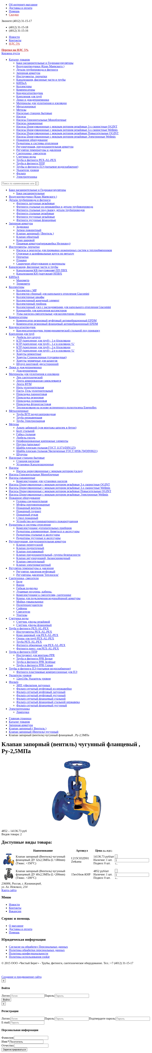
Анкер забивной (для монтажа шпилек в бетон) (46, 427)
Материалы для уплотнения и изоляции (41, 103)
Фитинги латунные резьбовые (35, 203)
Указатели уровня (27, 170)
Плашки (21, 260)
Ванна (20, 584)
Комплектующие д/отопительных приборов (44, 528)
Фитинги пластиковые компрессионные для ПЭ (46, 671)
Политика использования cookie (29, 956)
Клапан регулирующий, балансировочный (43, 558)
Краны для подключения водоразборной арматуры (48, 598)
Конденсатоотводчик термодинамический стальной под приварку (58, 330)
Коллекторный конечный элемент (37, 300)
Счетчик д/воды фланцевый (34, 625)
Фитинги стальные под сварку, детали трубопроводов (50, 210)
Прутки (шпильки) (28, 444)
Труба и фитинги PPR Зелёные (35, 661)
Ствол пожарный (27, 518)
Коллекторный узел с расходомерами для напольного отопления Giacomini (63, 307)
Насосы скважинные (29, 123)
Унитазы (21, 615)
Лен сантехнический (29, 377)
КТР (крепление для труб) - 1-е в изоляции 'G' (45, 343)
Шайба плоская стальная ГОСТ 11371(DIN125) (46, 447)
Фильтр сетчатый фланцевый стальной (41, 698)
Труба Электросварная (30, 420)
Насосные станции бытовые (34, 113)
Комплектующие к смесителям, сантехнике (43, 595)
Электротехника (26, 176)
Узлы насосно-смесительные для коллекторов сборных (51, 313)
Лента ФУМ (24, 384)
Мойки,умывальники (29, 601)
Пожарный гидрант (28, 511)
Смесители (23, 611)
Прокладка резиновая (30, 397)
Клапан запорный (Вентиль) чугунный (33, 731)
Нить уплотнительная (30, 387)
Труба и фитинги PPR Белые (34, 658)
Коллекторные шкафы (30, 297)
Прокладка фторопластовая (33, 404)
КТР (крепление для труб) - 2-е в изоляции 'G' (45, 350)
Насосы (21, 116)
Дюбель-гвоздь (25, 437)
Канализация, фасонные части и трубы (41, 79)
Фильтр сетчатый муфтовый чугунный (41, 695)
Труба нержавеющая (29, 417)
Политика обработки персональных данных (37, 950)
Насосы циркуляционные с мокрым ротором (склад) (49, 471)
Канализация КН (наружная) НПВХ (39, 273)
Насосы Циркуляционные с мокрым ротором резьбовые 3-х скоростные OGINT (66, 126)
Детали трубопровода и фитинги (37, 69)
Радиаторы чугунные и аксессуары (38, 538)
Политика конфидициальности (28, 953)
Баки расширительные (30, 193)
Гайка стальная (25, 434)
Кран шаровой (25, 240)
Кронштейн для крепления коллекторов (41, 310)
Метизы (21, 109)
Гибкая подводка (27, 588)
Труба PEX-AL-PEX (29, 641)
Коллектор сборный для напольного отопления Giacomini (52, 293)
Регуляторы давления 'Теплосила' (37, 574)
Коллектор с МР (26, 290)
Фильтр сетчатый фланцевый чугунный (41, 705)
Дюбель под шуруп (28, 337)
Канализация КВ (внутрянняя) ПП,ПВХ (41, 270)
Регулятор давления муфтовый (35, 571)
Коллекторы (24, 86)
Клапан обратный (27, 236)
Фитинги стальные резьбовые (35, 213)
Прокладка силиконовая (31, 400)
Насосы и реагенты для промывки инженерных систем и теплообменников (64, 250)
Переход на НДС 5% (15, 50)
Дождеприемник (26, 370)
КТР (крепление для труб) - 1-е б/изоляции (43, 340)
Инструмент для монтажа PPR (35, 655)
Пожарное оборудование (32, 140)
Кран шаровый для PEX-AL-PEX (37, 635)
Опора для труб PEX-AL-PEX (35, 638)
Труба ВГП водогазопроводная (36, 414)
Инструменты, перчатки (31, 76)
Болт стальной (25, 431)
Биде (19, 581)
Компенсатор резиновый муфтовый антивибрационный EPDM (56, 320)
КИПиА (21, 83)
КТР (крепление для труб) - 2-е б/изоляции (43, 347)
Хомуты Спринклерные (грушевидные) (41, 357)
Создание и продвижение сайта (21, 976)
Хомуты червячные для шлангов (36, 360)
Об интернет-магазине (23, 4)
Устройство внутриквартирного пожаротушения (47, 521)
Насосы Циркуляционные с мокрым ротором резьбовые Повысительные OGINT (67, 133)
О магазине (16, 925)
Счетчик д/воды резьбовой (33, 621)
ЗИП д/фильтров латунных (33, 685)
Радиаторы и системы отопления (37, 143)
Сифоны (21, 608)
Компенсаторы (25, 89)
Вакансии (15, 911)
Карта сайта (8, 890)
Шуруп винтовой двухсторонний (37, 364)
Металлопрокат (26, 106)
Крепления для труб (29, 96)
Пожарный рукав (27, 514)
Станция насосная (27, 461)
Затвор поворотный (28, 230)
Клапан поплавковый (30, 551)
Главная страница (20, 718)
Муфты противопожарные (33, 504)
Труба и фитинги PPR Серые (34, 665)
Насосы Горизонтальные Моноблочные (41, 119)
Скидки (14, 14)
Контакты (15, 40)
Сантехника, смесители (31, 153)
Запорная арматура (28, 73)
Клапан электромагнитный (33, 564)
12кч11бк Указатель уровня (33, 678)
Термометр (23, 283)
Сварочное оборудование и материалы (40, 263)
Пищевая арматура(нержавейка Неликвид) (43, 243)
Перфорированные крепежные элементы (42, 441)
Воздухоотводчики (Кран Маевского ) (40, 66)
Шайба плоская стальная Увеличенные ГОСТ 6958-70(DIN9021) (57, 451)
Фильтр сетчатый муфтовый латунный (40, 692)
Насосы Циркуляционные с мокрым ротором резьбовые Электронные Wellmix (66, 136)
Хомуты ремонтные (28, 354)
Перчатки (22, 256)
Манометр (22, 280)
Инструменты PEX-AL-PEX (34, 631)
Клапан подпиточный (30, 548)
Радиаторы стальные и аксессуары (38, 534)
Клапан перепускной (29, 544)
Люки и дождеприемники (32, 99)
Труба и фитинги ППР (30, 163)
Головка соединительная (31, 501)
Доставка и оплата (20, 7)
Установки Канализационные (35, 464)
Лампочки (22, 712)
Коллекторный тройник (31, 303)
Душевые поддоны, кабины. (34, 591)
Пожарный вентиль (28, 507)
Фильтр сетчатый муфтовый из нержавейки (44, 688)
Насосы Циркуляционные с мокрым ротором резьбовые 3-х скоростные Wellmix (67, 129)
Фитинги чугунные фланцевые (36, 220)
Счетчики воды (26, 156)
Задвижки (22, 226)
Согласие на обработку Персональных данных (38, 946)
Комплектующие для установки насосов (41, 481)
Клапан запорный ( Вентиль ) (35, 233)
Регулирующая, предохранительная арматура (44, 146)
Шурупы (21, 454)
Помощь (14, 11)
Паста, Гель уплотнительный (34, 390)
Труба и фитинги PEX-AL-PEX (36, 160)
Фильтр (21, 173)
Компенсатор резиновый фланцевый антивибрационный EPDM (57, 323)
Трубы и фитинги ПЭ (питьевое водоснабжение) (47, 166)
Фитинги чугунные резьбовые (35, 216)
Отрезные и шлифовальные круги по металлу (45, 253)
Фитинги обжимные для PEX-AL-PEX (40, 645)
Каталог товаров (19, 59)
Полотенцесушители (29, 605)
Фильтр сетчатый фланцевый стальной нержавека (48, 702)
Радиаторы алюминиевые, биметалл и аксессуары (48, 531)
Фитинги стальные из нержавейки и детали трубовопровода (54, 206)
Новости (14, 36)
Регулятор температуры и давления (38, 150)
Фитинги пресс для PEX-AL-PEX (37, 648)
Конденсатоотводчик (29, 93)
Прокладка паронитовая (31, 394)
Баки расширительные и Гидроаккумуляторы (44, 63)
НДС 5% (14, 43)
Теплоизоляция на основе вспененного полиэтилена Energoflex (56, 407)
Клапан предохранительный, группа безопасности (48, 554)
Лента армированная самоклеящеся (38, 380)
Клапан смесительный (30, 561)
